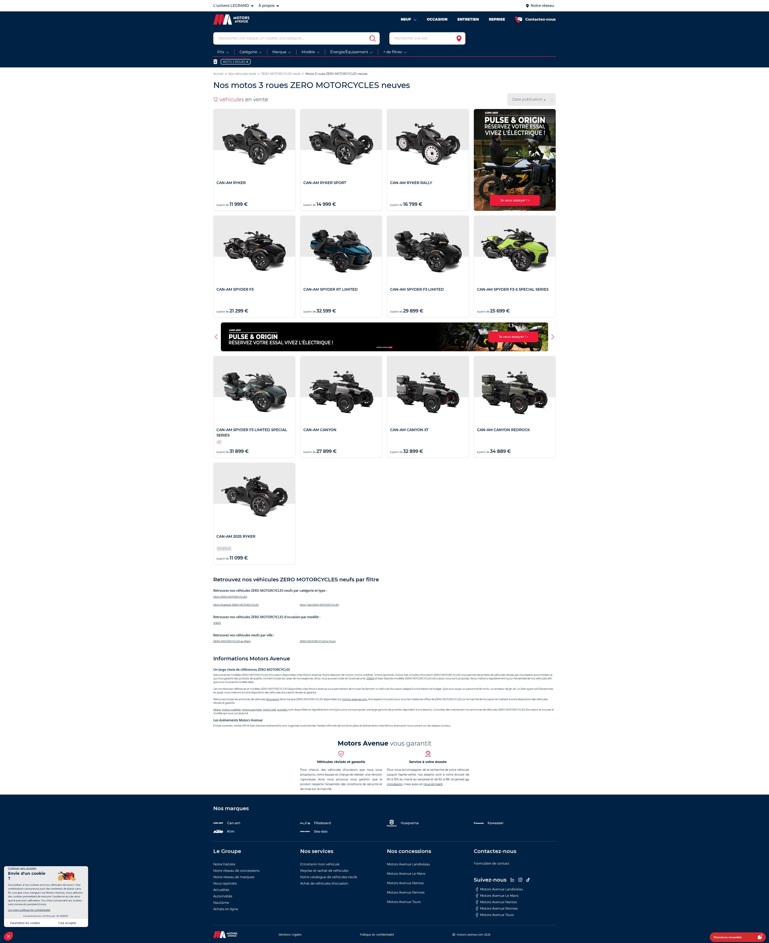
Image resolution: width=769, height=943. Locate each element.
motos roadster (231, 709)
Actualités (221, 890)
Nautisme (221, 903)
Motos (217, 709)
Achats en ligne (225, 909)
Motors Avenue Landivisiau (408, 864)
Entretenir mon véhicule (320, 864)
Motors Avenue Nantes (405, 883)
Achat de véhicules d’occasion (324, 883)
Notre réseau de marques (233, 877)
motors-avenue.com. (355, 699)
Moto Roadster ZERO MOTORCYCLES (236, 604)
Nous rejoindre (225, 883)
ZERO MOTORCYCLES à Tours (318, 641)
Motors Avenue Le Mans (406, 874)
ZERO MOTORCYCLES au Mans (232, 641)
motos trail (269, 709)
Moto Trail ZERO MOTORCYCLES (319, 604)
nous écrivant (433, 784)
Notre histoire (224, 864)
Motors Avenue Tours (404, 902)
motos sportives (252, 709)
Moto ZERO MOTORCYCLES (230, 596)
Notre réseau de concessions (236, 871)
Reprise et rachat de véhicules (324, 871)
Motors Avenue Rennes (406, 892)
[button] (478, 160)
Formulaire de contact (491, 863)
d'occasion (272, 699)
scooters (282, 709)
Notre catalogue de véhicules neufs (328, 877)
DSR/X (217, 623)
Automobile (222, 896)
